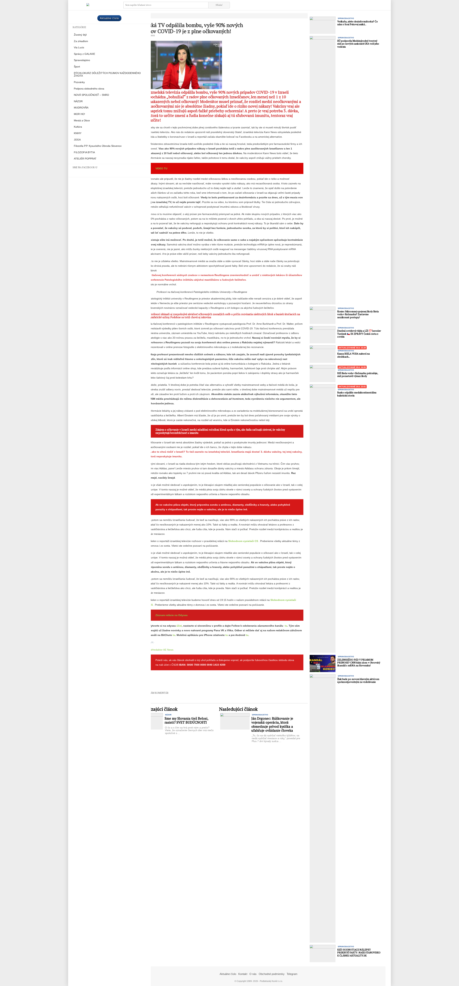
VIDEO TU (161, 168)
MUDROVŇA (81, 107)
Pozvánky (79, 82)
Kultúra (78, 126)
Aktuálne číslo (109, 18)
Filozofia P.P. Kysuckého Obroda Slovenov (98, 146)
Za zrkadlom (81, 41)
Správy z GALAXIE (84, 54)
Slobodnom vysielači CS (243, 541)
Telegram (292, 973)
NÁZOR (78, 101)
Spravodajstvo (82, 60)
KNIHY (77, 133)
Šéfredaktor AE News (161, 649)
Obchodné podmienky (272, 973)
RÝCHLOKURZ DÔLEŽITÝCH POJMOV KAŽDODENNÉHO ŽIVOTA (107, 74)
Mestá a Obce (82, 120)
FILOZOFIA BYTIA (84, 152)
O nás (253, 973)
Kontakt (242, 973)
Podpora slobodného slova (89, 88)
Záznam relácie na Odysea (171, 615)
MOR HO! (79, 114)
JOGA (77, 139)
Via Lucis (79, 47)
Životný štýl (80, 34)
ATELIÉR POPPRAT (85, 158)
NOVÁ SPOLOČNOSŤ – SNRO (91, 95)
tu (286, 625)
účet (179, 625)
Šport (77, 66)
